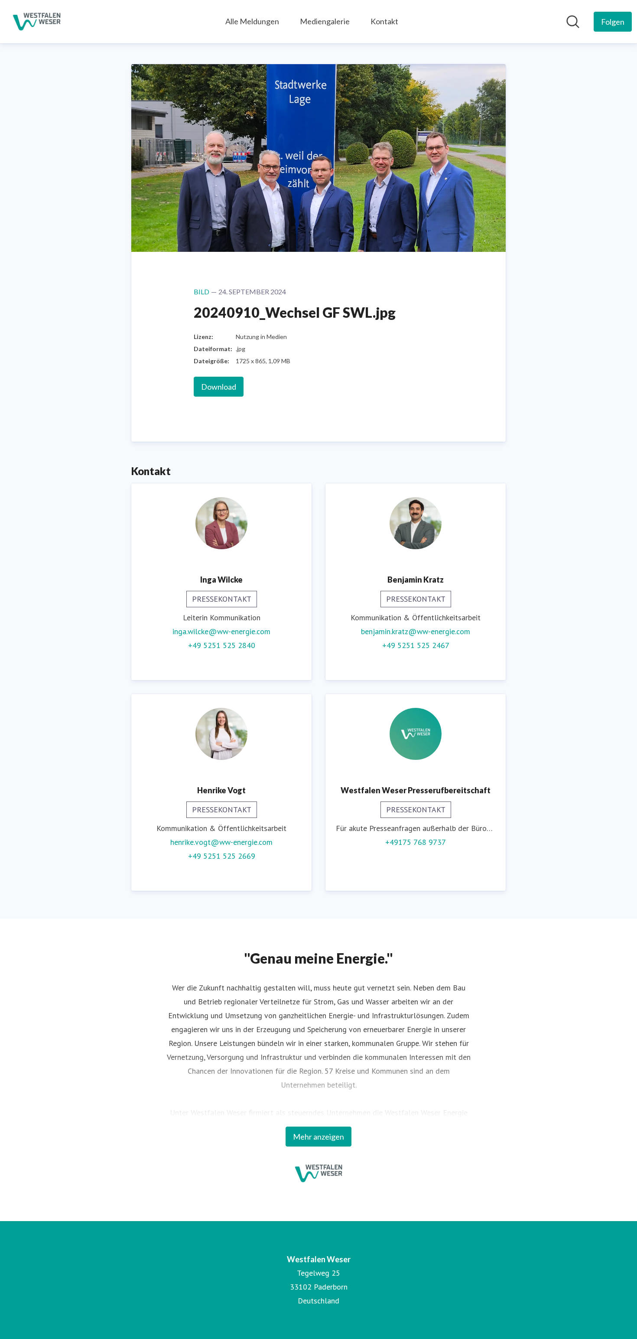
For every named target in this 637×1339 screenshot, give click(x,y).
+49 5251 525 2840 (221, 645)
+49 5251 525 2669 (221, 856)
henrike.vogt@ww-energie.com (221, 842)
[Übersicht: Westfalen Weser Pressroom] (36, 21)
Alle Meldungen (252, 21)
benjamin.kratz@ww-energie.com (415, 631)
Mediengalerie (325, 21)
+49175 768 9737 (415, 842)
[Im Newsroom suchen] (573, 22)
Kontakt (384, 21)
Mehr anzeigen (318, 1136)
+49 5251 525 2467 (415, 645)
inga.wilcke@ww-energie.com (221, 631)
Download (218, 386)
